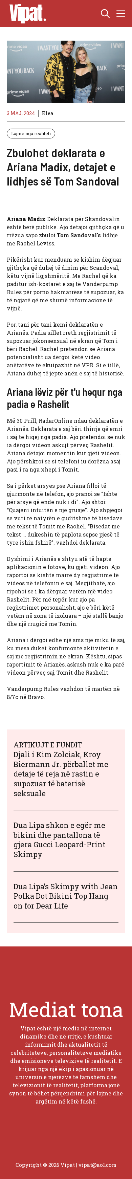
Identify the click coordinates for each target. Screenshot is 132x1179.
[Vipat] (26, 13)
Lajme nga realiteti (31, 133)
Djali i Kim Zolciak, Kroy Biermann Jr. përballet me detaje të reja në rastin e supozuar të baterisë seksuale (61, 773)
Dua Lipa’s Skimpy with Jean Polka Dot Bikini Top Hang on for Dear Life (66, 896)
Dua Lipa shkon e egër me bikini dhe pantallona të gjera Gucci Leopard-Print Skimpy (59, 839)
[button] (105, 13)
